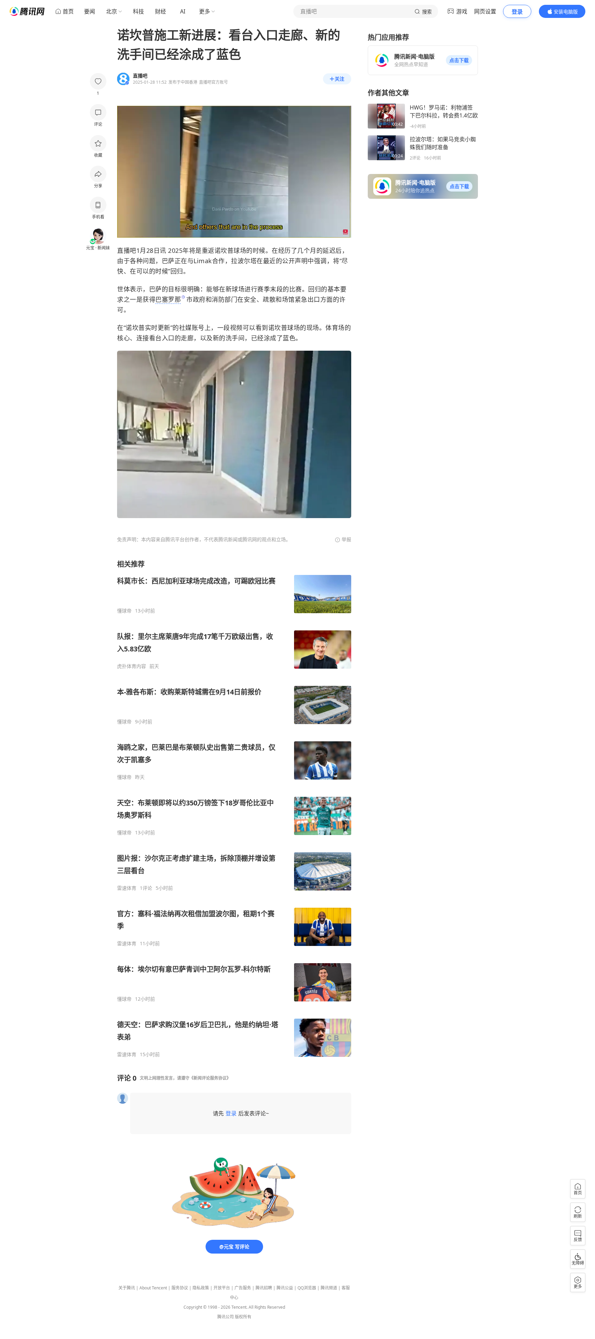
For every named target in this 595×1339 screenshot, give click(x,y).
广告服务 (242, 1288)
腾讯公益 (284, 1288)
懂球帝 (124, 610)
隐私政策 (200, 1288)
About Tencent (153, 1288)
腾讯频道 (329, 1288)
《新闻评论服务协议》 (210, 1078)
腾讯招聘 (263, 1288)
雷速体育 (126, 888)
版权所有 (243, 1317)
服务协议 (179, 1288)
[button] (459, 60)
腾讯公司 (225, 1317)
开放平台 (221, 1288)
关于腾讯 (126, 1288)
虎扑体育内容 (131, 666)
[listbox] (234, 808)
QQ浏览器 (307, 1288)
